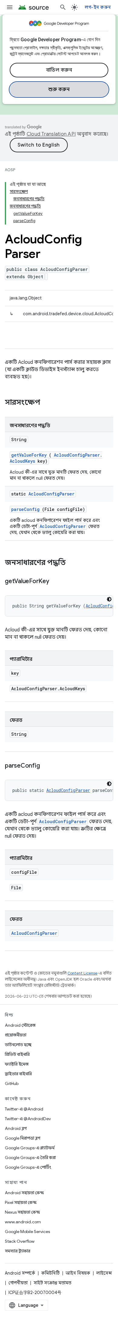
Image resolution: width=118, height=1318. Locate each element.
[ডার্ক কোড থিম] (109, 599)
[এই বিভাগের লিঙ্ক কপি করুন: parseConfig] (47, 766)
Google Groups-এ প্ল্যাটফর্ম (29, 1148)
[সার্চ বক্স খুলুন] (63, 7)
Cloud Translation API (51, 134)
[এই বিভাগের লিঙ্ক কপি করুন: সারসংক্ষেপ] (48, 403)
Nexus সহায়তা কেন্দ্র (22, 1212)
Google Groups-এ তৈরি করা (30, 1157)
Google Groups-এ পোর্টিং (28, 1167)
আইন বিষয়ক (78, 1273)
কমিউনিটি (50, 1273)
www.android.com (23, 1222)
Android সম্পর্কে (20, 1273)
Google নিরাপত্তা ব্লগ (22, 1138)
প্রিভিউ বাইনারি (17, 1054)
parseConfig (25, 509)
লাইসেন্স (104, 1273)
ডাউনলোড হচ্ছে (18, 1044)
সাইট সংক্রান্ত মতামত (52, 1282)
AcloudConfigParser (51, 494)
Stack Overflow (19, 1241)
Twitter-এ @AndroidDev (28, 1118)
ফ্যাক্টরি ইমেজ (16, 1064)
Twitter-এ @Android (24, 1109)
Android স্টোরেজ (20, 1025)
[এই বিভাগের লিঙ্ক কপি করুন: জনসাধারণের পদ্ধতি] (73, 563)
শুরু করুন (59, 89)
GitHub (11, 1083)
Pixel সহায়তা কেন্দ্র (21, 1202)
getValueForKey (29, 455)
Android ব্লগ (16, 1128)
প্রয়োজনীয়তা (15, 1035)
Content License (82, 973)
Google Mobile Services (27, 1231)
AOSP (10, 169)
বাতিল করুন (59, 70)
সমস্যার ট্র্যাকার (17, 1251)
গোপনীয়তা (18, 1282)
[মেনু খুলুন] (10, 7)
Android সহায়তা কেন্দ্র (24, 1192)
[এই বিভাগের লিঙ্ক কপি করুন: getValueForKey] (57, 581)
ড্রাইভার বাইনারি (18, 1073)
